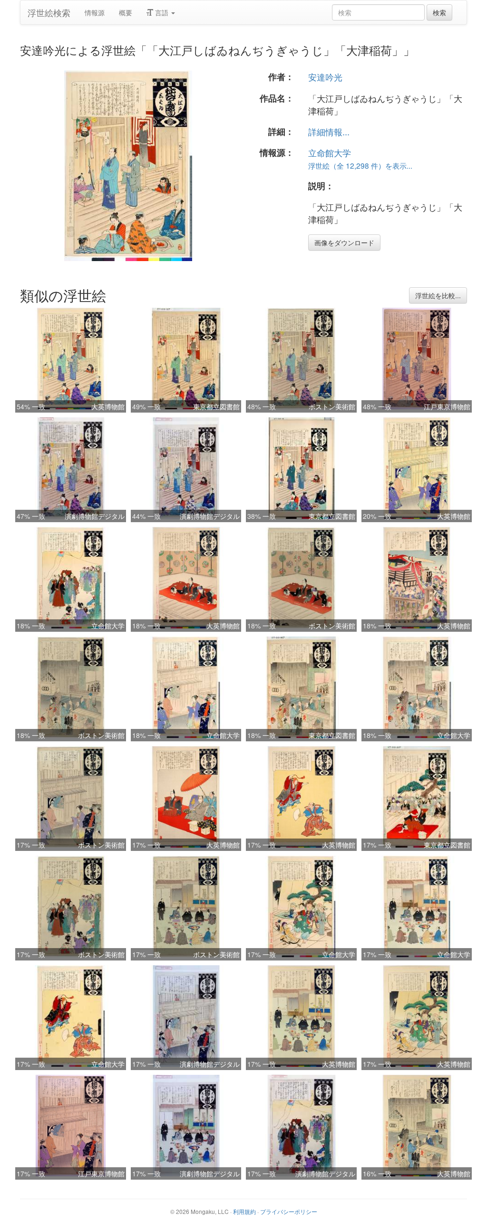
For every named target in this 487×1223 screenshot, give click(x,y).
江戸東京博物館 (447, 406)
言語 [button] (161, 12)
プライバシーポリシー (288, 1211)
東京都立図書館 (216, 406)
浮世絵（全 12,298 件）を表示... (360, 165)
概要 (125, 12)
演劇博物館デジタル (95, 516)
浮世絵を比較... (438, 295)
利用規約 (244, 1211)
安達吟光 (325, 77)
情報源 (95, 12)
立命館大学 (329, 152)
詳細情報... (329, 131)
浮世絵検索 (49, 12)
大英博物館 (108, 406)
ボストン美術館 (332, 406)
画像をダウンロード (344, 242)
